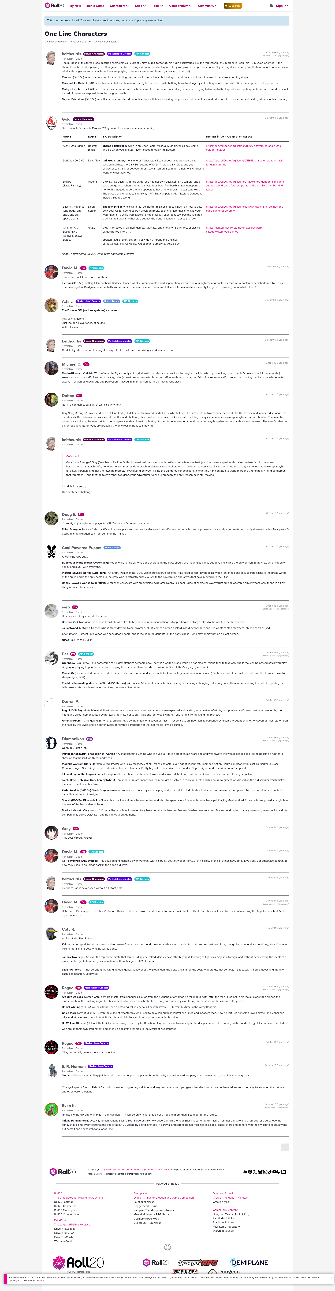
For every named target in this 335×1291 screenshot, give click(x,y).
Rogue (68, 988)
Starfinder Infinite (223, 1222)
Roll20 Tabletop (63, 1202)
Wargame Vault (63, 1241)
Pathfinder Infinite (223, 1218)
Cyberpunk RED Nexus (147, 1223)
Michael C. (72, 364)
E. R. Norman (74, 1066)
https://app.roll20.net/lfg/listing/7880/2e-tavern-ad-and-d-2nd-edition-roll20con (244, 148)
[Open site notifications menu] (271, 5)
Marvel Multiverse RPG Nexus (151, 1214)
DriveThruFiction (64, 1233)
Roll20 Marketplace (66, 1210)
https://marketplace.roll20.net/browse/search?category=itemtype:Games (234, 230)
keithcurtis (72, 54)
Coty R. (68, 929)
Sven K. (69, 1106)
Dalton (68, 396)
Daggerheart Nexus (145, 1206)
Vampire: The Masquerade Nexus (154, 1210)
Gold (67, 119)
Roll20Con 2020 (79, 42)
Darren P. (70, 701)
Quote (79, 59)
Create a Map (221, 1202)
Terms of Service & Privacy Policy (120, 1169)
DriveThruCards (63, 1237)
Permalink (68, 59)
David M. (70, 268)
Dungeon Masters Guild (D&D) (231, 1214)
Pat (65, 654)
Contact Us (150, 1169)
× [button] (331, 1278)
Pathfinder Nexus (144, 1202)
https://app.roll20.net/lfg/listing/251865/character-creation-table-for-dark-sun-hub (245, 162)
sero (66, 607)
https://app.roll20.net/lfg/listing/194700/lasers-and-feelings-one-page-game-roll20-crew (245, 209)
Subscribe (234, 6)
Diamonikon (73, 739)
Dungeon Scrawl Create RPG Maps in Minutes (230, 1195)
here (41, 1280)
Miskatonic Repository (226, 1227)
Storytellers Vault (223, 1231)
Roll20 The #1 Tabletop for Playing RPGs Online (78, 1195)
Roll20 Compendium (67, 1214)
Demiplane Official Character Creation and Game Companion (164, 1195)
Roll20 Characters (65, 1206)
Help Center (163, 1169)
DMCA (140, 1169)
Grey (67, 829)
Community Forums (55, 42)
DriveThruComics (64, 1229)
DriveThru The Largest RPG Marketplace (72, 1222)
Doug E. (69, 514)
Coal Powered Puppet (82, 548)
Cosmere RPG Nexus (146, 1219)
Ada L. (68, 301)
